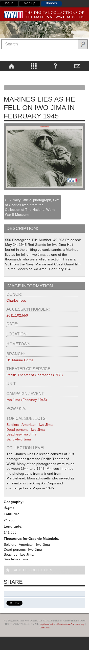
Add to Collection (33, 570)
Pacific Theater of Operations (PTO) (34, 375)
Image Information (29, 285)
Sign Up (29, 3)
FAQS (55, 66)
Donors (51, 3)
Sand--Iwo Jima (18, 439)
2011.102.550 (17, 315)
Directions (45, 627)
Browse (33, 66)
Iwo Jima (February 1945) (26, 400)
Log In (9, 3)
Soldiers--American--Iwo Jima (29, 425)
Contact (77, 66)
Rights (11, 75)
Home (11, 66)
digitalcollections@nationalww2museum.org (62, 624)
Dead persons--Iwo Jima (25, 430)
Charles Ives (16, 300)
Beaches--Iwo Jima (21, 434)
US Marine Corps (19, 360)
